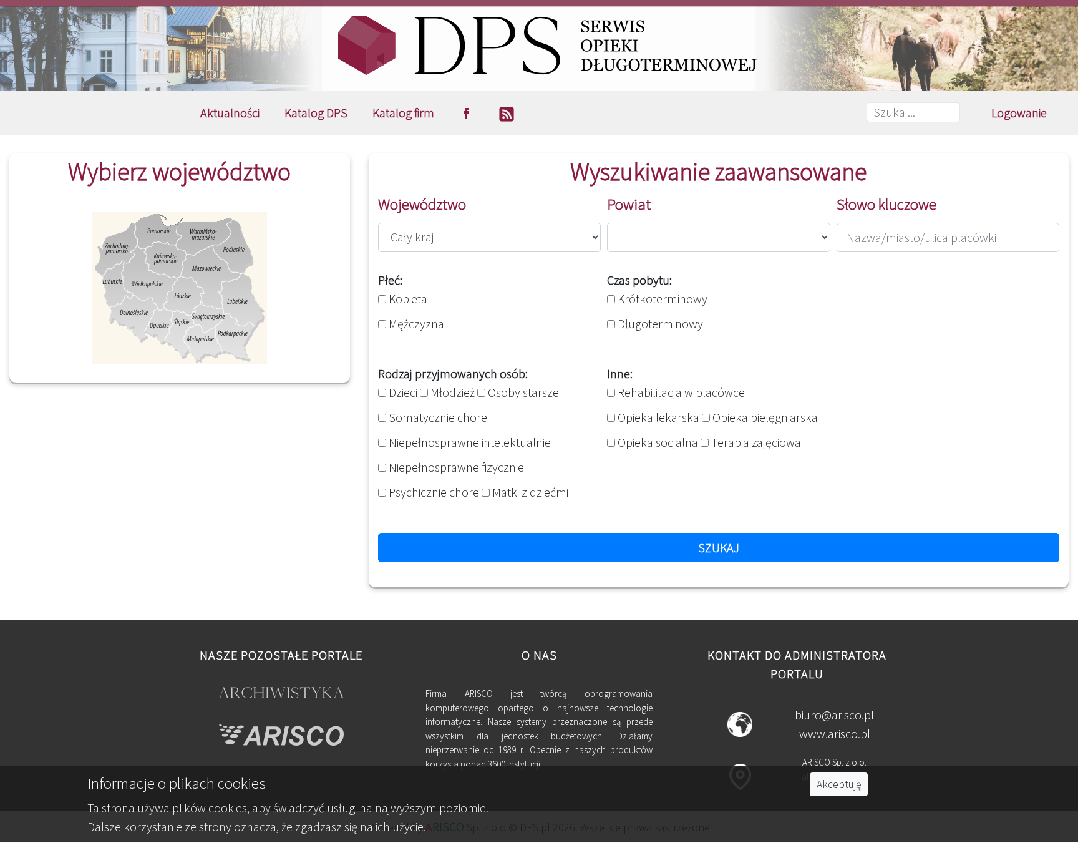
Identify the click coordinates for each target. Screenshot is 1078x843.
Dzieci (401, 392)
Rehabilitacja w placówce (680, 392)
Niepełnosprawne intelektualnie (468, 442)
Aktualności (230, 112)
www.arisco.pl (834, 733)
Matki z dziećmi (529, 492)
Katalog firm (403, 112)
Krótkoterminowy (661, 298)
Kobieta (406, 298)
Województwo (422, 204)
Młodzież (451, 392)
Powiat (629, 204)
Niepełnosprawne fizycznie (455, 467)
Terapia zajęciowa (755, 442)
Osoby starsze (522, 392)
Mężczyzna (415, 323)
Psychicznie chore (432, 492)
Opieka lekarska (657, 417)
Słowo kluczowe (886, 204)
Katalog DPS (315, 112)
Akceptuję (839, 784)
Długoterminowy (659, 323)
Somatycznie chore (436, 417)
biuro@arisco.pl (834, 715)
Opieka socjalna (656, 442)
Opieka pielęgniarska (764, 417)
